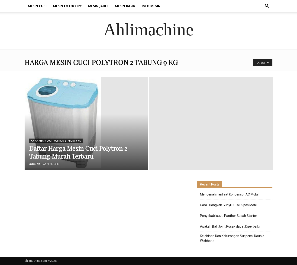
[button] (266, 6)
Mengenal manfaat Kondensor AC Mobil (229, 194)
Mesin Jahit (98, 6)
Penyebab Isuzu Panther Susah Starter (228, 216)
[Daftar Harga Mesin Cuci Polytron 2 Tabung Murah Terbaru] (86, 122)
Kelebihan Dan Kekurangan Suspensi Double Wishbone (232, 238)
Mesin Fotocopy (67, 6)
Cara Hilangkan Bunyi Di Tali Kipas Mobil (228, 205)
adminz (34, 164)
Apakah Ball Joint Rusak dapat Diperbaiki (230, 226)
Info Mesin (151, 6)
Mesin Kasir (125, 6)
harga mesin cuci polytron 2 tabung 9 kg (56, 140)
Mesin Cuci (37, 6)
